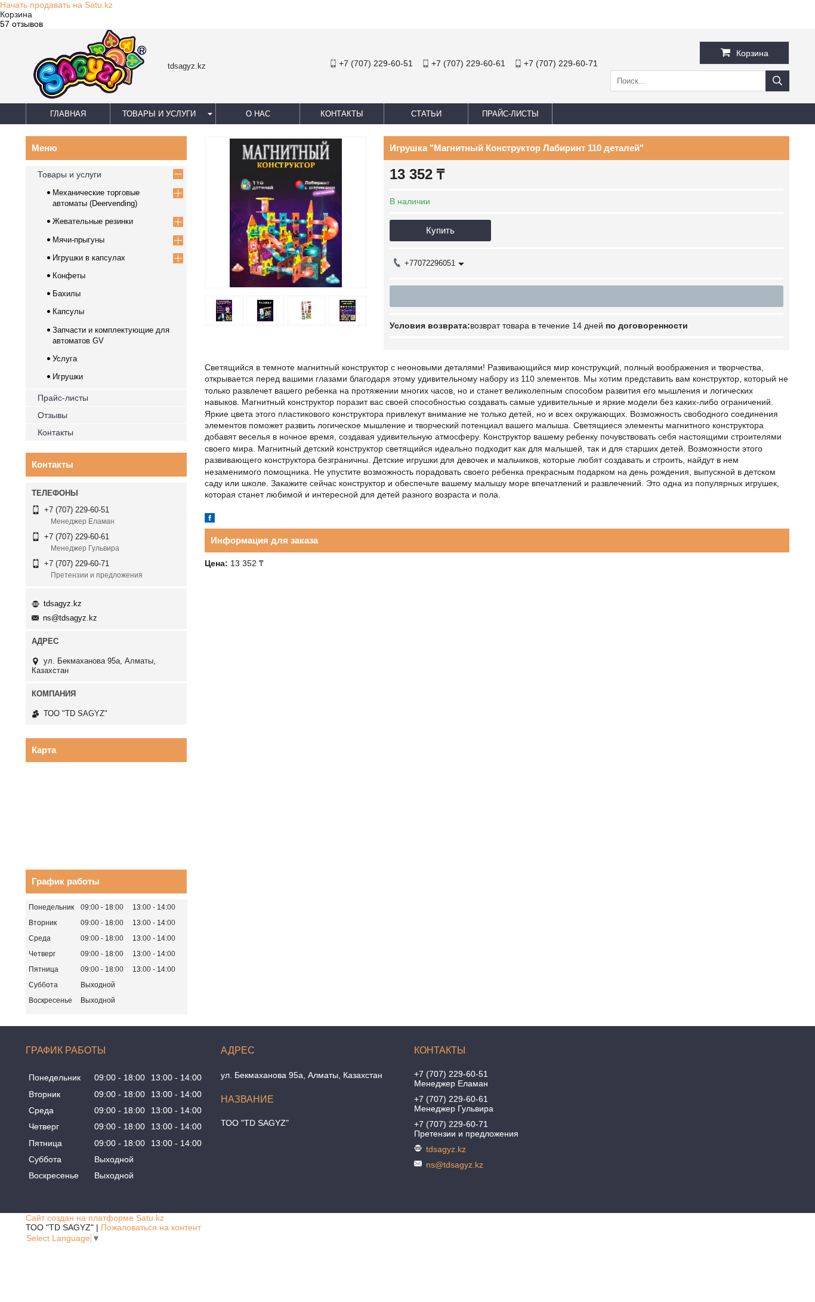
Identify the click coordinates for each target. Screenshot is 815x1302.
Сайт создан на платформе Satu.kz (95, 1218)
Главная (68, 113)
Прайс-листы (510, 113)
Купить (440, 230)
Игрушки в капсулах (89, 257)
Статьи (426, 113)
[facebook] (210, 519)
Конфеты (69, 275)
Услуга (65, 358)
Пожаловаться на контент (151, 1227)
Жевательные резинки (93, 221)
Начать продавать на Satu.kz (56, 5)
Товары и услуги (159, 113)
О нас (258, 113)
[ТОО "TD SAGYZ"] (87, 98)
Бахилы (67, 293)
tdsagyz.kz (63, 603)
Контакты (341, 113)
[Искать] (777, 80)
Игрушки (68, 376)
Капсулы (68, 311)
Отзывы (52, 415)
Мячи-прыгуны (78, 239)
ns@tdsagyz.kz (70, 617)
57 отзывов (21, 24)
